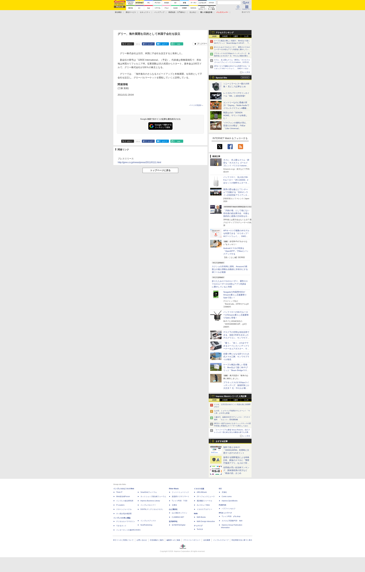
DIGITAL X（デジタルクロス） (152, 509)
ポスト (129, 44)
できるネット (121, 526)
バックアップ (159, 12)
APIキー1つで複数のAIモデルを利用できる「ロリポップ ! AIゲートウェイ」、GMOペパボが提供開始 (232, 68)
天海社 (224, 492)
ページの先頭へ (196, 105)
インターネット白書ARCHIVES (128, 530)
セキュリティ (145, 12)
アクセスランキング (225, 32)
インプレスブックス (148, 521)
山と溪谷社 (173, 509)
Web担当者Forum (123, 496)
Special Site (221, 78)
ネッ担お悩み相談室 (124, 514)
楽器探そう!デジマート (180, 496)
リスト (137, 44)
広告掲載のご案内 (157, 540)
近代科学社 (173, 521)
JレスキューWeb (203, 505)
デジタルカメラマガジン (125, 521)
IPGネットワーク (225, 513)
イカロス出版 (199, 489)
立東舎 (174, 505)
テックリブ (198, 526)
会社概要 (206, 540)
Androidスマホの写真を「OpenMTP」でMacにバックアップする (235, 251)
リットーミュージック (180, 492)
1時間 (214, 36)
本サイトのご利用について (123, 540)
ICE (220, 489)
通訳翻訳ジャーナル (204, 501)
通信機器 (118, 12)
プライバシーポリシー (191, 540)
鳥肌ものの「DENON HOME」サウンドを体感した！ (235, 115)
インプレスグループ (221, 540)
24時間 (225, 36)
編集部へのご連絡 (173, 540)
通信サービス (131, 12)
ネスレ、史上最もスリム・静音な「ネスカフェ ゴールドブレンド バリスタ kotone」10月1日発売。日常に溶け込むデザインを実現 (236, 165)
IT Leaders (120, 505)
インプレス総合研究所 (124, 501)
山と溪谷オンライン (179, 513)
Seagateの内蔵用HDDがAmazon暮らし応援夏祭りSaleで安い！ (235, 295)
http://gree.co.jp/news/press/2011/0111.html (139, 162)
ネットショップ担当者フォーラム (153, 496)
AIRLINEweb (202, 492)
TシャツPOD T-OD (179, 501)
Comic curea (227, 496)
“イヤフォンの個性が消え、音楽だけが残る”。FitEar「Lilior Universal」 (235, 126)
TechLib (200, 529)
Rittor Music (174, 489)
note (178, 44)
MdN (196, 514)
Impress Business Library (150, 501)
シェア (150, 44)
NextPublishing (146, 525)
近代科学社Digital (178, 525)
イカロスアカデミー (204, 509)
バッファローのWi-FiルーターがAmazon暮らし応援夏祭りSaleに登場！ (236, 315)
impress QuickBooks (230, 501)
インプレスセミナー (148, 505)
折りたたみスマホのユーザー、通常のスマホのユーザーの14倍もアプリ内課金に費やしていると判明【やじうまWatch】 (232, 49)
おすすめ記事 (222, 441)
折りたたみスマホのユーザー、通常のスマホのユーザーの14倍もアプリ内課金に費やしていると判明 (230, 284)
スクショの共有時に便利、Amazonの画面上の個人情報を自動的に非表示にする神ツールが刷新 (230, 269)
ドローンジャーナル (124, 509)
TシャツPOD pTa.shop (231, 516)
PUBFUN (222, 505)
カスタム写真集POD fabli (232, 521)
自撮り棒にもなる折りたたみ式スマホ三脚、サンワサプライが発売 (236, 357)
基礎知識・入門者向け (176, 12)
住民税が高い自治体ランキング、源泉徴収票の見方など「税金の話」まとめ (236, 470)
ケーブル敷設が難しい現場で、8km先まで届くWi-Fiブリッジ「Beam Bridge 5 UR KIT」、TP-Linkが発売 (232, 43)
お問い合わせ (142, 540)
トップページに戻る (160, 170)
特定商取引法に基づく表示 (242, 540)
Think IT (119, 492)
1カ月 (246, 36)
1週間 (235, 36)
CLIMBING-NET (178, 517)
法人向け (192, 12)
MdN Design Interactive (206, 521)
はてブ (164, 44)
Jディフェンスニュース (206, 496)
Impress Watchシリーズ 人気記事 (231, 396)
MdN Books (201, 517)
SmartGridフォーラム (148, 492)
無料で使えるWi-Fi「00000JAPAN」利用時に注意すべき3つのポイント (236, 450)
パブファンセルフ (228, 509)
